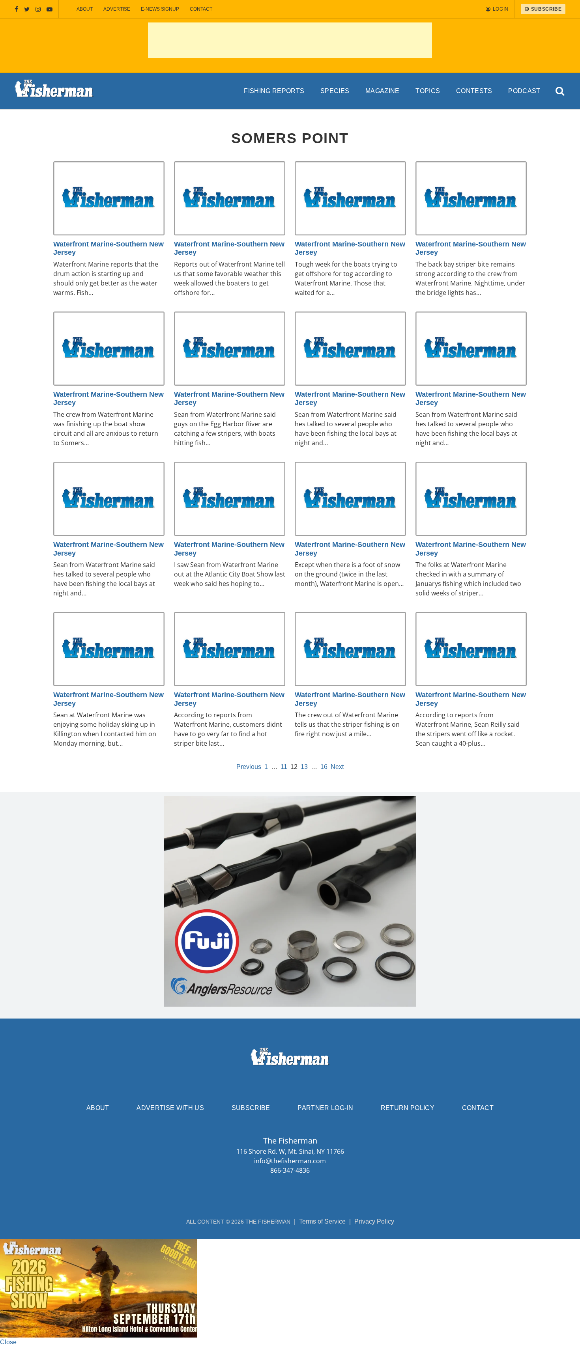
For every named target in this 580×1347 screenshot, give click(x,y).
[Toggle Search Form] (560, 91)
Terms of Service (322, 1221)
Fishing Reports (274, 91)
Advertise (116, 9)
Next (337, 766)
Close (8, 1342)
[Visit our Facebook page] (16, 9)
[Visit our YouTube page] (49, 9)
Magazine (382, 91)
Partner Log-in (325, 1107)
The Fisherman (54, 91)
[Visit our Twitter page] (27, 9)
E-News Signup (160, 9)
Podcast (524, 91)
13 (304, 766)
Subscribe (251, 1107)
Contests (474, 91)
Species (334, 91)
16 (323, 766)
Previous (248, 766)
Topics (427, 91)
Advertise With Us (170, 1107)
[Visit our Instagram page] (38, 9)
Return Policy (407, 1107)
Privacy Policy (374, 1221)
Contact (201, 9)
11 (284, 766)
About (85, 9)
